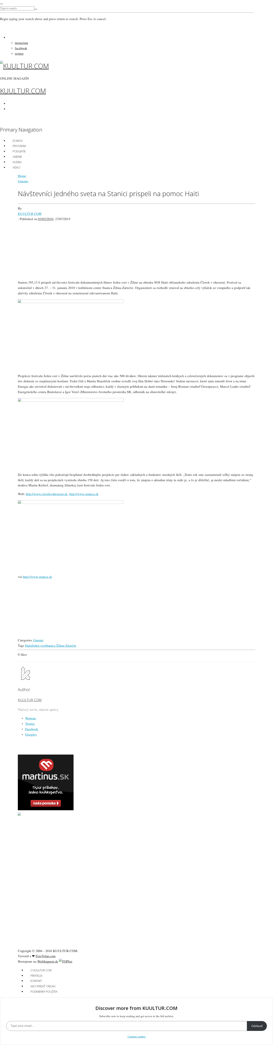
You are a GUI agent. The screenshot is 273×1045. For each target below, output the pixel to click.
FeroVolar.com (46, 956)
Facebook (31, 729)
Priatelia (36, 975)
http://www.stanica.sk (83, 494)
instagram (21, 42)
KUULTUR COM (29, 213)
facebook (21, 48)
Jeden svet (39, 645)
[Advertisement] (136, 248)
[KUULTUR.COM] (24, 66)
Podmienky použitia (43, 991)
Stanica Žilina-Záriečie (61, 645)
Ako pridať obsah (42, 986)
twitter (19, 53)
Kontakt (36, 981)
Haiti (28, 645)
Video (16, 167)
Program (19, 146)
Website (30, 718)
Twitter (30, 723)
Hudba (17, 162)
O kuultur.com (41, 970)
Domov (18, 141)
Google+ (31, 734)
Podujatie (19, 151)
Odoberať (256, 1026)
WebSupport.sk (47, 961)
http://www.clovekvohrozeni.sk (46, 494)
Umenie (17, 156)
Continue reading (137, 1036)
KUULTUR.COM (23, 90)
